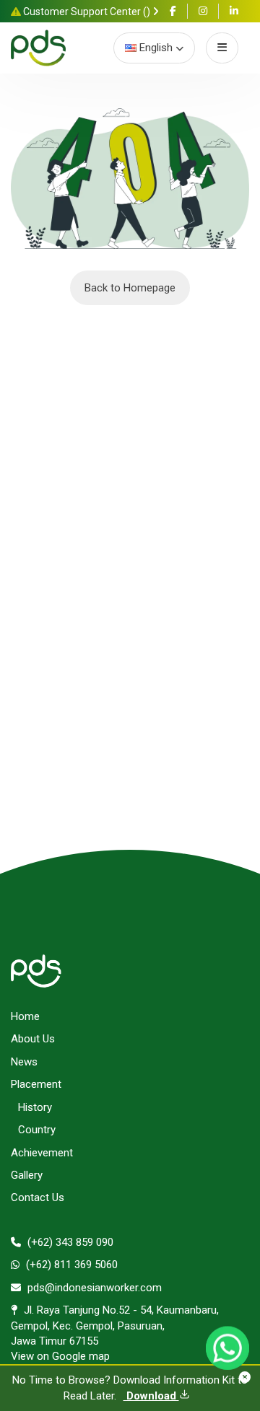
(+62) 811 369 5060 (70, 1264)
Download (151, 1395)
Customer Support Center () (86, 11)
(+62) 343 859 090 (69, 1242)
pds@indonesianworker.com (93, 1287)
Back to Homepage (130, 287)
